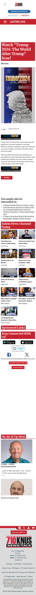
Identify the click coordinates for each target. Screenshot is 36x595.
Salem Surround (21, 576)
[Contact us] (33, 527)
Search (26, 15)
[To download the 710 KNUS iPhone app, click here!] (27, 342)
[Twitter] (27, 355)
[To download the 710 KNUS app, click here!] (9, 342)
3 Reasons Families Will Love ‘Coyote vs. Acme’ (18, 205)
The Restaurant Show (8, 466)
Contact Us (18, 560)
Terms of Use (6, 568)
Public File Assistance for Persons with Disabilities (18, 572)
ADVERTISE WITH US (19, 11)
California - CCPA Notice (14, 564)
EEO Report (15, 568)
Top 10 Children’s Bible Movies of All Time (16, 210)
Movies (4, 63)
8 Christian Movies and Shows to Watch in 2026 (18, 207)
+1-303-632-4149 (21, 558)
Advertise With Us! (18, 367)
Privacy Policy (27, 564)
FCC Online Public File (27, 568)
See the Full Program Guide (10, 498)
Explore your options (17, 363)
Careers (30, 576)
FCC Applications (9, 576)
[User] (28, 527)
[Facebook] (9, 355)
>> (3, 475)
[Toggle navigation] (5, 4)
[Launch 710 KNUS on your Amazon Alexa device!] (18, 348)
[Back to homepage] (18, 4)
